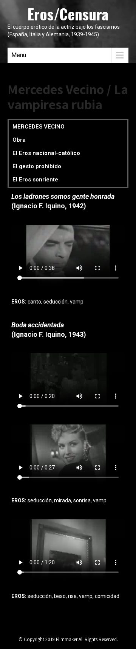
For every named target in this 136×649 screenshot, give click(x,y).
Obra (19, 139)
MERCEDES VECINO (38, 126)
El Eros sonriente (35, 179)
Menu (18, 55)
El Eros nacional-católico (46, 153)
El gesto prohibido (36, 166)
